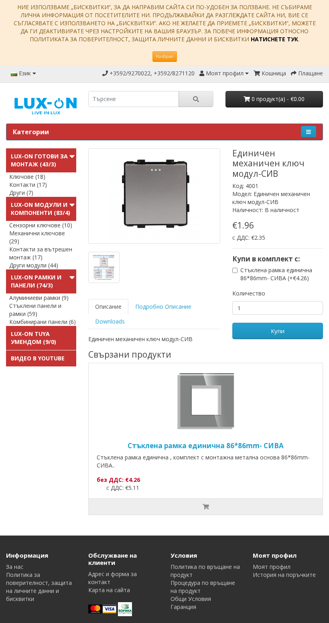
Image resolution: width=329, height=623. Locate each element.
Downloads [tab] (110, 321)
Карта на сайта (109, 590)
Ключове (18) (27, 176)
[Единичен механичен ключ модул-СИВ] (154, 196)
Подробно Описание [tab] (163, 306)
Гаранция (183, 607)
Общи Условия (191, 599)
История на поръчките (284, 574)
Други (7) (21, 192)
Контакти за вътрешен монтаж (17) (40, 253)
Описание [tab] (108, 306)
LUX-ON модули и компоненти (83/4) (40, 208)
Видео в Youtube (38, 358)
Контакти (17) (28, 184)
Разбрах (164, 56)
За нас (14, 566)
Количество (248, 293)
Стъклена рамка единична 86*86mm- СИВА (206, 445)
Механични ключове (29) (37, 237)
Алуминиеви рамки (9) (39, 297)
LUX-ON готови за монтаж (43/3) (39, 160)
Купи (277, 331)
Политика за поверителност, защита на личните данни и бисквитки (39, 587)
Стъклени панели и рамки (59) (35, 310)
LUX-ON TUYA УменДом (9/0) (33, 338)
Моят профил (271, 566)
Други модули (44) (33, 265)
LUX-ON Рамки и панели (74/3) (36, 281)
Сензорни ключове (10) (40, 225)
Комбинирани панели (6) (42, 322)
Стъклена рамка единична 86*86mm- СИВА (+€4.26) (276, 274)
